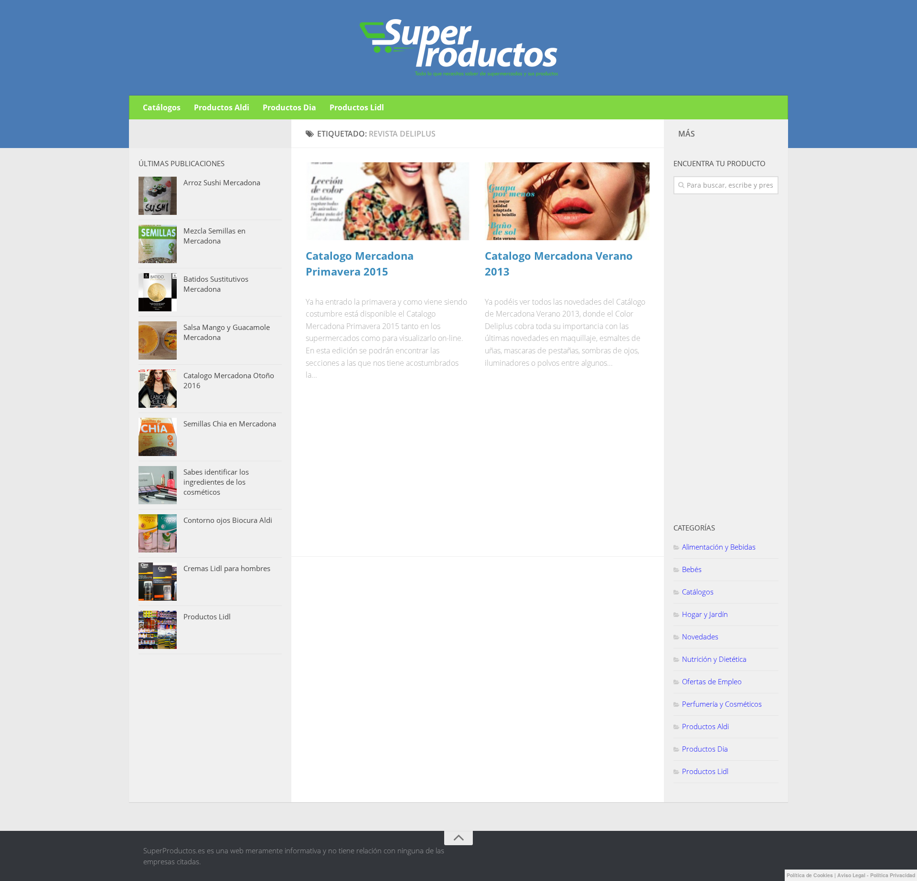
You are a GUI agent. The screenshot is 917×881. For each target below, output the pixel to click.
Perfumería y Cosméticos (722, 704)
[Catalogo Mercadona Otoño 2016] (158, 389)
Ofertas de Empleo (712, 681)
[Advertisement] (377, 474)
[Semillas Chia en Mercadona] (158, 437)
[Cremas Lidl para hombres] (158, 582)
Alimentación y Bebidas (719, 547)
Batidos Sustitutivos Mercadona (215, 284)
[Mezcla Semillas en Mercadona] (158, 244)
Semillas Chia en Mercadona (229, 423)
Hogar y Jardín (705, 614)
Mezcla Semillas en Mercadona (214, 235)
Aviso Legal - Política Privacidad (876, 875)
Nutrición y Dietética (714, 659)
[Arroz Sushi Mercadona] (158, 196)
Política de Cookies (810, 875)
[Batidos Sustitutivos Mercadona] (158, 292)
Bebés (692, 569)
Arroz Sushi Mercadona (221, 182)
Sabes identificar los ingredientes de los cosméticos (216, 482)
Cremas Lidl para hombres (226, 568)
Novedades (700, 636)
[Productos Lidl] (158, 630)
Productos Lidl (357, 107)
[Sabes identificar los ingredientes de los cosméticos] (158, 485)
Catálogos (162, 107)
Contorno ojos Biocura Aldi (227, 520)
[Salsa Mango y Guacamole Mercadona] (158, 340)
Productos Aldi (221, 107)
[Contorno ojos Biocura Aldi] (158, 533)
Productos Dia (289, 107)
